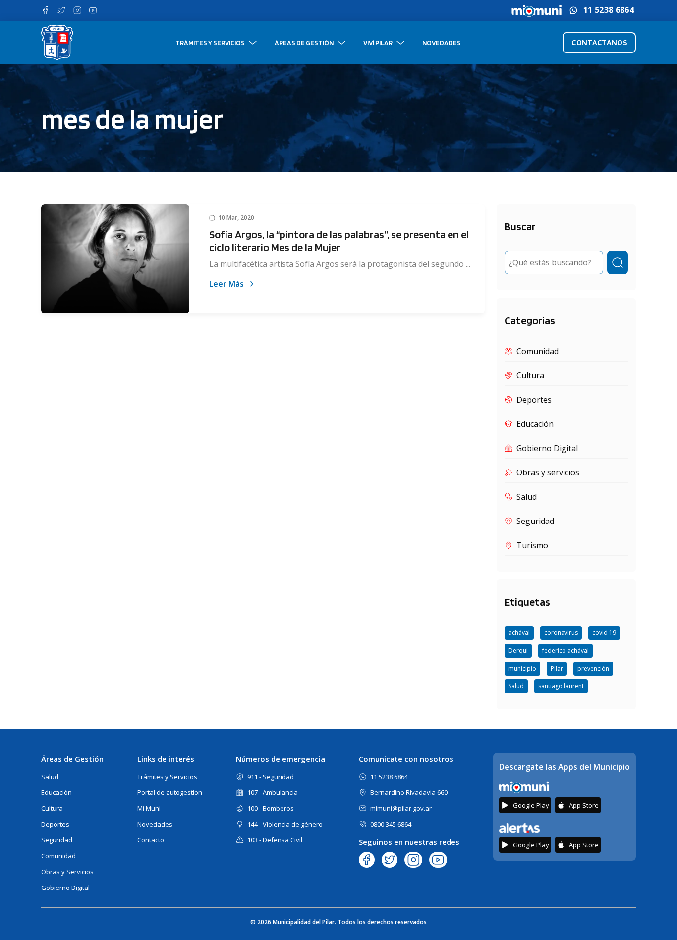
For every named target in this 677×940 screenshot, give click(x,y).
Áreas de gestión (304, 43)
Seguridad (56, 840)
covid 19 (604, 632)
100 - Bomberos (270, 808)
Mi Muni (149, 808)
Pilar (557, 668)
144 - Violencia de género (285, 824)
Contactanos (599, 42)
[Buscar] (617, 262)
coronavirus (561, 632)
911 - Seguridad (270, 776)
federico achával (565, 650)
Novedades (441, 43)
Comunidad (58, 855)
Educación (56, 792)
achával (519, 632)
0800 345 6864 (390, 824)
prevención (593, 668)
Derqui (518, 650)
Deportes (55, 824)
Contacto (150, 840)
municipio (522, 668)
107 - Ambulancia (272, 792)
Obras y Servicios (67, 871)
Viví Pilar (378, 43)
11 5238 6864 (608, 10)
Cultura (52, 808)
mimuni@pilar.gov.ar (401, 808)
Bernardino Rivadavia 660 (409, 792)
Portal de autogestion (169, 792)
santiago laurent (561, 686)
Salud (516, 686)
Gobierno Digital (65, 887)
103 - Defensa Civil (274, 840)
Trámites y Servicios (210, 43)
